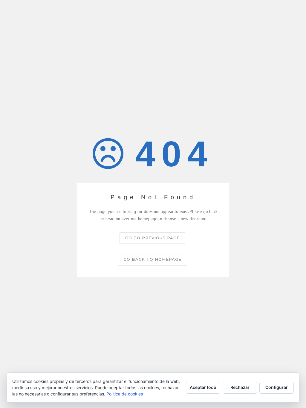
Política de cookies (124, 393)
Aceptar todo (203, 387)
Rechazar (240, 387)
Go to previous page (152, 237)
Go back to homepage (152, 259)
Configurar (276, 387)
